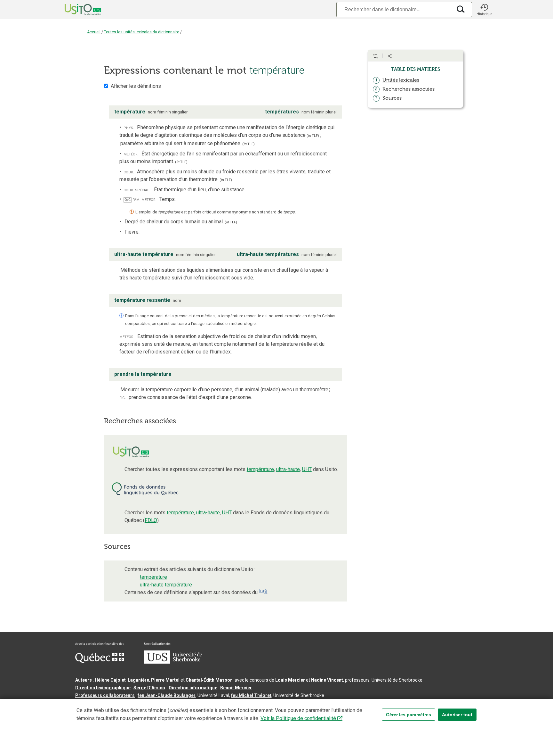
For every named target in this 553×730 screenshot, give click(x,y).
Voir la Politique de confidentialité (298, 718)
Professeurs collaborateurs (105, 695)
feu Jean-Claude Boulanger (167, 695)
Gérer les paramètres (408, 714)
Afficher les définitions (136, 86)
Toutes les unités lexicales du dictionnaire (141, 32)
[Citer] (375, 56)
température (260, 469)
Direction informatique (193, 687)
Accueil (93, 32)
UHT (307, 469)
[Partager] (389, 56)
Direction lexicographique (103, 687)
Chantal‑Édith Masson (209, 680)
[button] (484, 9)
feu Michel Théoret (251, 695)
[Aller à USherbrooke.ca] (173, 662)
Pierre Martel (165, 680)
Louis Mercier (290, 680)
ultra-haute (288, 469)
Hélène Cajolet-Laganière (122, 680)
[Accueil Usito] (76, 9)
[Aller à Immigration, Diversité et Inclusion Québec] (99, 661)
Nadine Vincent (327, 680)
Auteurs (83, 680)
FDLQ (151, 520)
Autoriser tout (457, 714)
